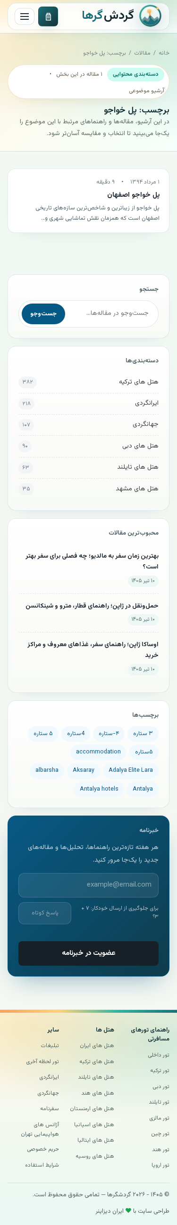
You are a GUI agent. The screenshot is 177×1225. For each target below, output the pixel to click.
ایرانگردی (147, 403)
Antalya (143, 789)
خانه (164, 53)
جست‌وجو (43, 314)
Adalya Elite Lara (131, 770)
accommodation (98, 752)
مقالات (142, 53)
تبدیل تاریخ (48, 16)
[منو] (24, 16)
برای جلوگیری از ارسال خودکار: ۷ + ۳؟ (120, 913)
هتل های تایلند (138, 467)
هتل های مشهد (137, 489)
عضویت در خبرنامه (89, 953)
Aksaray (83, 770)
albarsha (47, 770)
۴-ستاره (109, 733)
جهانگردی (146, 424)
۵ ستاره (43, 733)
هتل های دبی (140, 446)
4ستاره (75, 733)
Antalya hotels (99, 789)
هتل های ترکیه (139, 382)
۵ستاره (144, 752)
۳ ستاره (143, 733)
